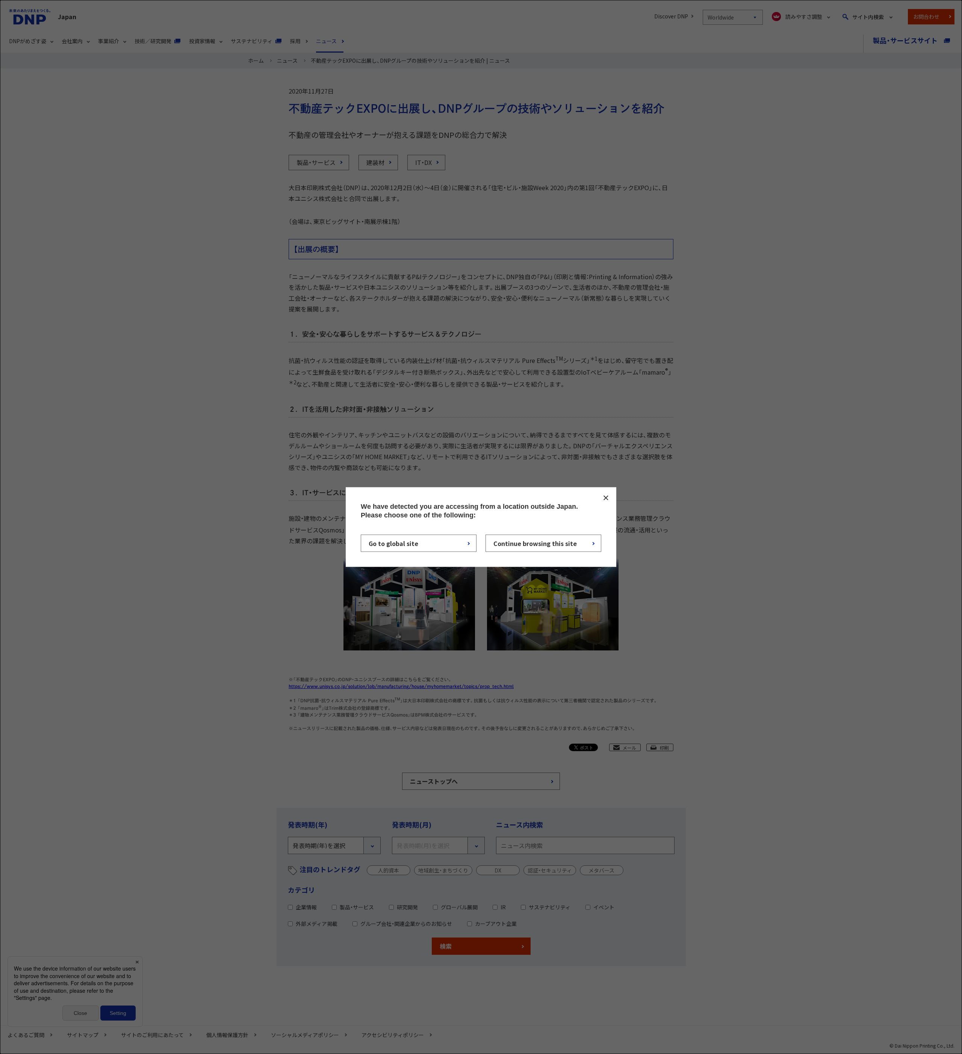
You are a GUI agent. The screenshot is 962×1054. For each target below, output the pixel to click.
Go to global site (393, 543)
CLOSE (605, 497)
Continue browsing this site (535, 543)
